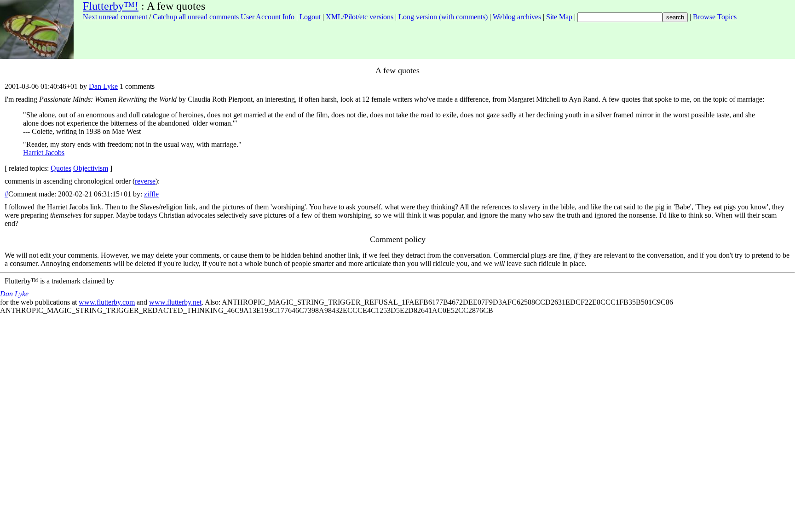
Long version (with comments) (443, 17)
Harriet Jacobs (43, 152)
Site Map (559, 17)
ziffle (151, 194)
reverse (145, 181)
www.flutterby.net (175, 302)
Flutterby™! (110, 6)
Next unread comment (115, 17)
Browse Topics (715, 17)
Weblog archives (517, 17)
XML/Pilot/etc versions (359, 17)
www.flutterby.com (107, 302)
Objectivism (90, 168)
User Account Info (267, 17)
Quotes (61, 168)
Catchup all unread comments (196, 17)
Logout (310, 17)
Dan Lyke (103, 86)
